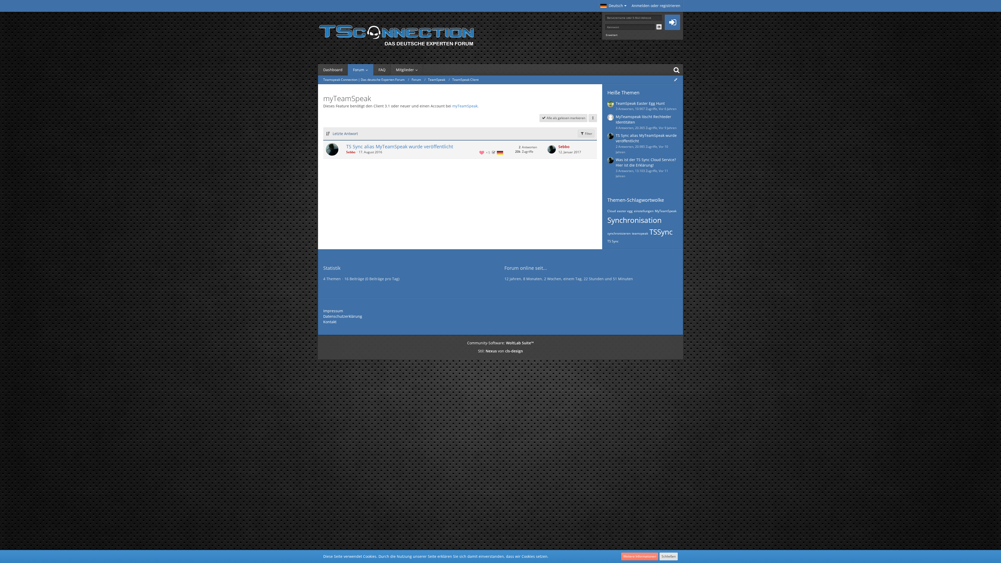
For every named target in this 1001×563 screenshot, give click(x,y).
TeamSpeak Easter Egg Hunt (640, 103)
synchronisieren (619, 233)
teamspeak (640, 233)
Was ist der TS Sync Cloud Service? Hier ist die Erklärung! (646, 162)
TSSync (661, 232)
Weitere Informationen (639, 556)
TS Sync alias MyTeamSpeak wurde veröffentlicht (399, 146)
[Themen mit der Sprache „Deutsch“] (500, 152)
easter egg (625, 211)
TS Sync (613, 241)
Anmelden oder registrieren (656, 5)
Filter (588, 133)
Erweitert (612, 35)
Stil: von (500, 350)
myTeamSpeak (465, 105)
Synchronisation (634, 220)
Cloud (611, 211)
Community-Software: (500, 342)
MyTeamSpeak (665, 211)
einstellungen (644, 211)
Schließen (669, 556)
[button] (613, 5)
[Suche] (676, 70)
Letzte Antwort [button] (345, 133)
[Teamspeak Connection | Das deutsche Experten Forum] (396, 34)
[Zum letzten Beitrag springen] (551, 149)
